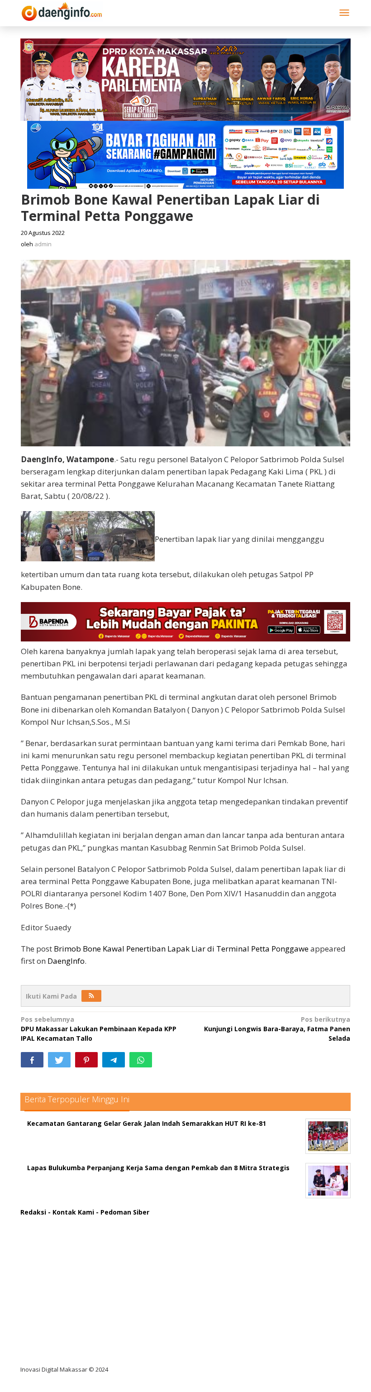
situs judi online (53, 1296)
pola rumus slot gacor (63, 1258)
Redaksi (33, 1212)
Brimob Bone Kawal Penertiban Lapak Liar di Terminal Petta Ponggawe (181, 948)
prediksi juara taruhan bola (71, 1351)
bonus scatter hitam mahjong (76, 1314)
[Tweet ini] (59, 1059)
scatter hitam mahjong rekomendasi (87, 1221)
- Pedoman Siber (122, 1212)
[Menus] (344, 13)
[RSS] (91, 996)
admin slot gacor (55, 1277)
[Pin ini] (86, 1059)
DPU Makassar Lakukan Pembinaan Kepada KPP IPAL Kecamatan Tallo (98, 1029)
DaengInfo (66, 961)
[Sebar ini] (32, 1059)
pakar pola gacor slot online (73, 1333)
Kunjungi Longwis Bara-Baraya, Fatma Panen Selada (277, 1029)
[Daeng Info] (61, 10)
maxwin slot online (58, 1240)
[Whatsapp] (140, 1059)
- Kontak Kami (71, 1212)
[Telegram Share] (113, 1059)
